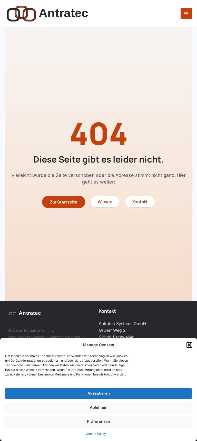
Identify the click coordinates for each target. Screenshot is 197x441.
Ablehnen (98, 407)
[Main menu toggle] (186, 13)
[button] (189, 345)
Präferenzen (98, 421)
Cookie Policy (96, 434)
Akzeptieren (98, 393)
